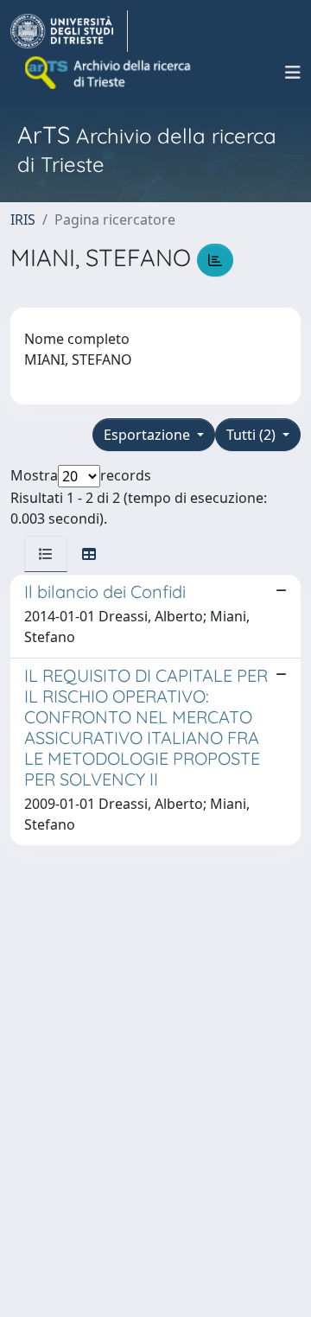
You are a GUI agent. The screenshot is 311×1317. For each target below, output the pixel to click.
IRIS (22, 219)
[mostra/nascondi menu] (293, 72)
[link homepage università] (108, 72)
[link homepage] (69, 31)
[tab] (45, 554)
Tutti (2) (252, 434)
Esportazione (149, 434)
